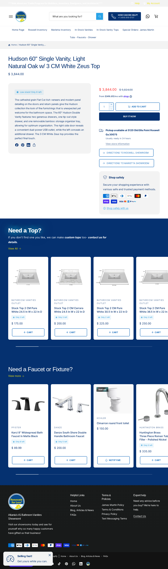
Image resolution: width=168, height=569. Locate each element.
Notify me (115, 460)
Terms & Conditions (112, 509)
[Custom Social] (88, 563)
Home (14, 45)
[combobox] (76, 16)
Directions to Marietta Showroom (128, 163)
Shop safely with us (117, 208)
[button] (11, 16)
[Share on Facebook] (17, 145)
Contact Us (139, 516)
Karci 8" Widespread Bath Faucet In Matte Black (27, 434)
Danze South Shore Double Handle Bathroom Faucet (70, 434)
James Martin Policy (113, 505)
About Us (75, 505)
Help (137, 3)
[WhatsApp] (147, 16)
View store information (117, 143)
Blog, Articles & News (82, 510)
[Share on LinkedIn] (28, 145)
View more (14, 375)
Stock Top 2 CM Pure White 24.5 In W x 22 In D (26, 310)
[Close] (49, 555)
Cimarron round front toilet (113, 423)
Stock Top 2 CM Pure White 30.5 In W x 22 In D (112, 310)
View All (13, 248)
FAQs (73, 514)
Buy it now (129, 116)
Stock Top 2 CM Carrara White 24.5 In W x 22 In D (69, 310)
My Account (153, 3)
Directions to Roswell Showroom (128, 152)
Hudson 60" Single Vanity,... (32, 45)
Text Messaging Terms (114, 518)
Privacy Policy (109, 514)
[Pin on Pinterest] (23, 145)
